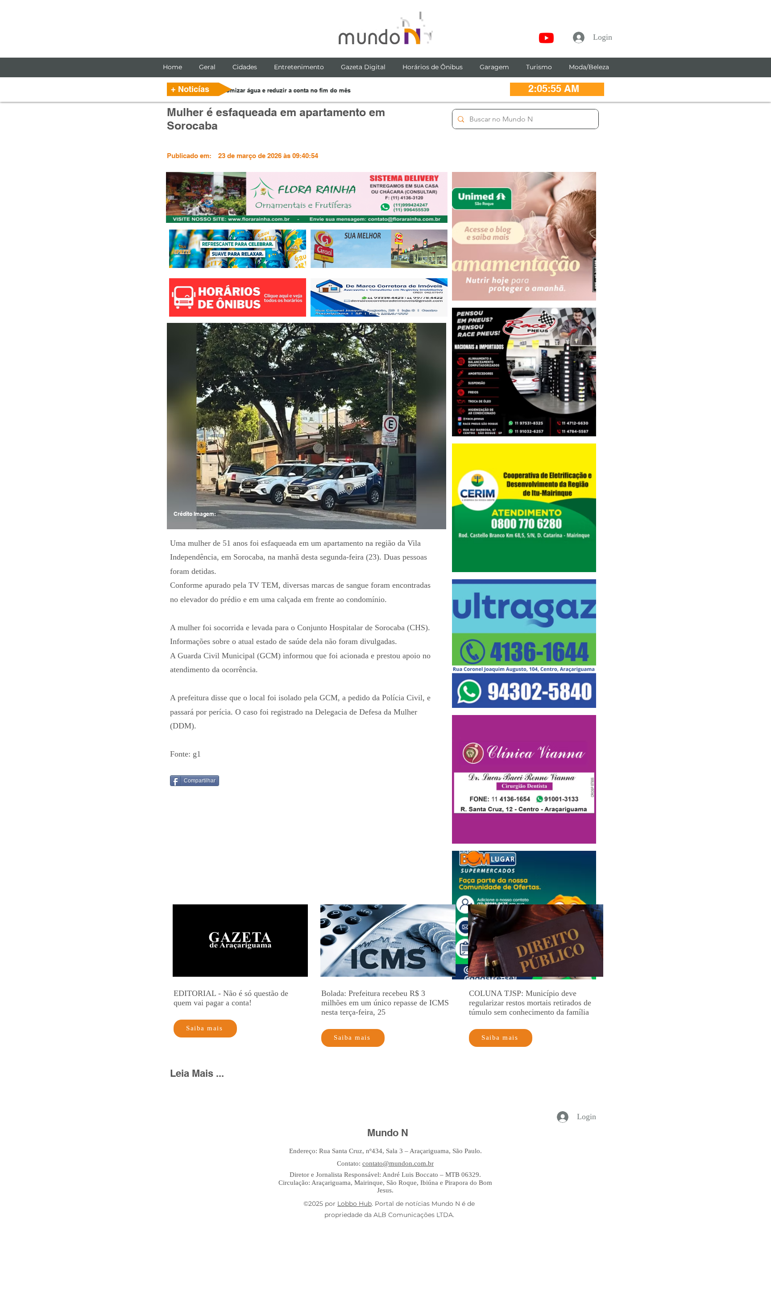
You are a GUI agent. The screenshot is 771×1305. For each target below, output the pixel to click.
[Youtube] (546, 37)
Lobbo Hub (354, 1204)
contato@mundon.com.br (398, 1163)
